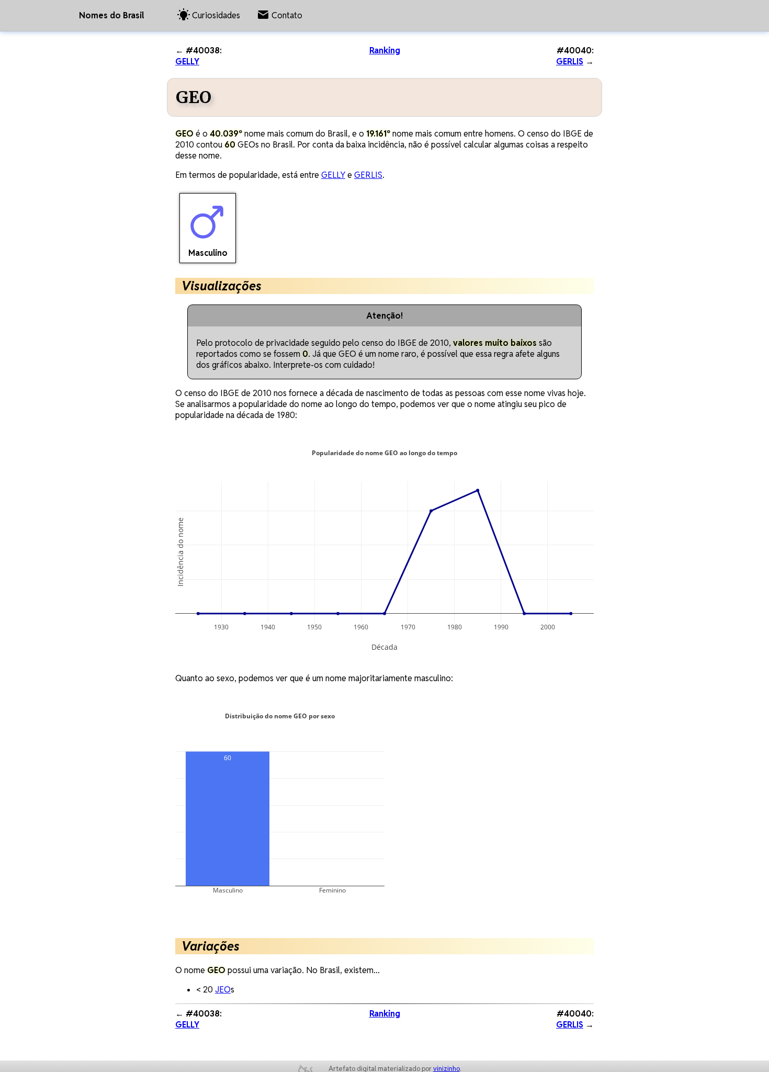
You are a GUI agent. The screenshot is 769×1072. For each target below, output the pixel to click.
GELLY (187, 61)
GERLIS (569, 61)
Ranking (384, 50)
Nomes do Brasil (111, 15)
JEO (223, 989)
